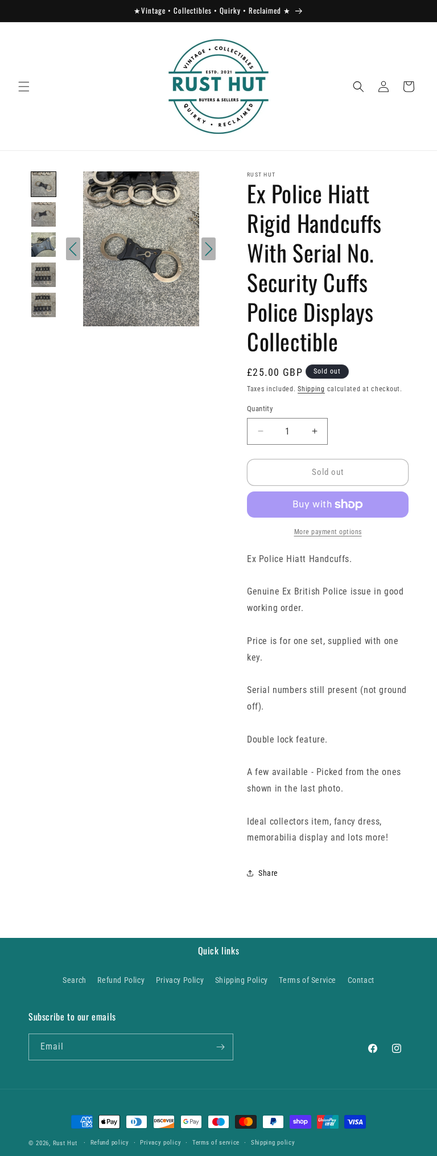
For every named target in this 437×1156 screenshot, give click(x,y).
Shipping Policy (241, 980)
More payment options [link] (328, 532)
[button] (23, 86)
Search (74, 980)
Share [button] (268, 873)
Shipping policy (273, 1142)
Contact (361, 980)
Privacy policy (160, 1142)
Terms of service (216, 1142)
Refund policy (109, 1142)
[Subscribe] (220, 1047)
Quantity (260, 408)
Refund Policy (121, 980)
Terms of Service (307, 980)
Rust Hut (65, 1143)
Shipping (311, 389)
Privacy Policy (180, 980)
